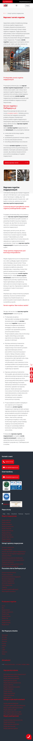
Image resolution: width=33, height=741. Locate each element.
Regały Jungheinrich (7, 612)
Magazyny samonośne (8, 562)
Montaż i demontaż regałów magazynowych (14, 551)
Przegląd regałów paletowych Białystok (14, 705)
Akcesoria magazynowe (8, 579)
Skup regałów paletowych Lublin (12, 712)
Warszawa (5, 635)
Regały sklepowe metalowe (11, 676)
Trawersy (4, 587)
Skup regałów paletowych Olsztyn (13, 714)
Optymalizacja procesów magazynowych (13, 560)
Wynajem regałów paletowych (10, 589)
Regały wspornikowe (7, 530)
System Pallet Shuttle (7, 537)
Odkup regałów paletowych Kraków (13, 707)
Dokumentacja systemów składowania (12, 558)
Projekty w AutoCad (7, 574)
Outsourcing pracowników (9, 572)
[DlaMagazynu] (5, 5)
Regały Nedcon (6, 620)
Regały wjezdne (6, 522)
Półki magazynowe (7, 585)
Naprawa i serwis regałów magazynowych (13, 553)
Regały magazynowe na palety (12, 687)
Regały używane (6, 541)
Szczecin (4, 639)
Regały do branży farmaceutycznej (13, 720)
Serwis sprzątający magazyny (10, 566)
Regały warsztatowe (9, 722)
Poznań (4, 643)
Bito (3, 608)
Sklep (4, 513)
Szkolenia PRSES (6, 555)
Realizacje (20, 513)
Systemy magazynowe (8, 547)
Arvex (3, 605)
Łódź (3, 647)
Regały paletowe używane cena (12, 682)
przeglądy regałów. (12, 113)
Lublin (3, 649)
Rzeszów (4, 641)
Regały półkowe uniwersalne (11, 724)
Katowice (4, 652)
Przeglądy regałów (7, 549)
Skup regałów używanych (9, 591)
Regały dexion (7, 697)
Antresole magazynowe (8, 583)
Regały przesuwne (7, 524)
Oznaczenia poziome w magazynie (11, 576)
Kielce (3, 654)
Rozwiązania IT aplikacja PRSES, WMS (12, 564)
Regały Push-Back (7, 535)
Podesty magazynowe (8, 581)
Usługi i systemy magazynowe (15, 13)
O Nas (8, 513)
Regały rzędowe (6, 539)
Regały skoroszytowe (9, 726)
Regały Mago (5, 614)
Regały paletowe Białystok (11, 703)
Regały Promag (6, 622)
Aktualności (14, 513)
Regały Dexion (6, 610)
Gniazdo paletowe (8, 684)
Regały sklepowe (6, 528)
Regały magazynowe (9, 516)
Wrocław (4, 637)
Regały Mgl (5, 618)
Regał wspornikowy (9, 695)
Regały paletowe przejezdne (11, 678)
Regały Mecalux (6, 616)
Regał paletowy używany (10, 680)
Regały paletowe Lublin (10, 709)
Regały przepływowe (8, 526)
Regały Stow (5, 624)
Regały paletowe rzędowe (11, 728)
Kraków (4, 645)
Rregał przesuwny (8, 689)
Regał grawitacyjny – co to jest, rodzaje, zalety (16, 664)
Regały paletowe (6, 520)
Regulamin (27, 513)
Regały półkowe (6, 533)
